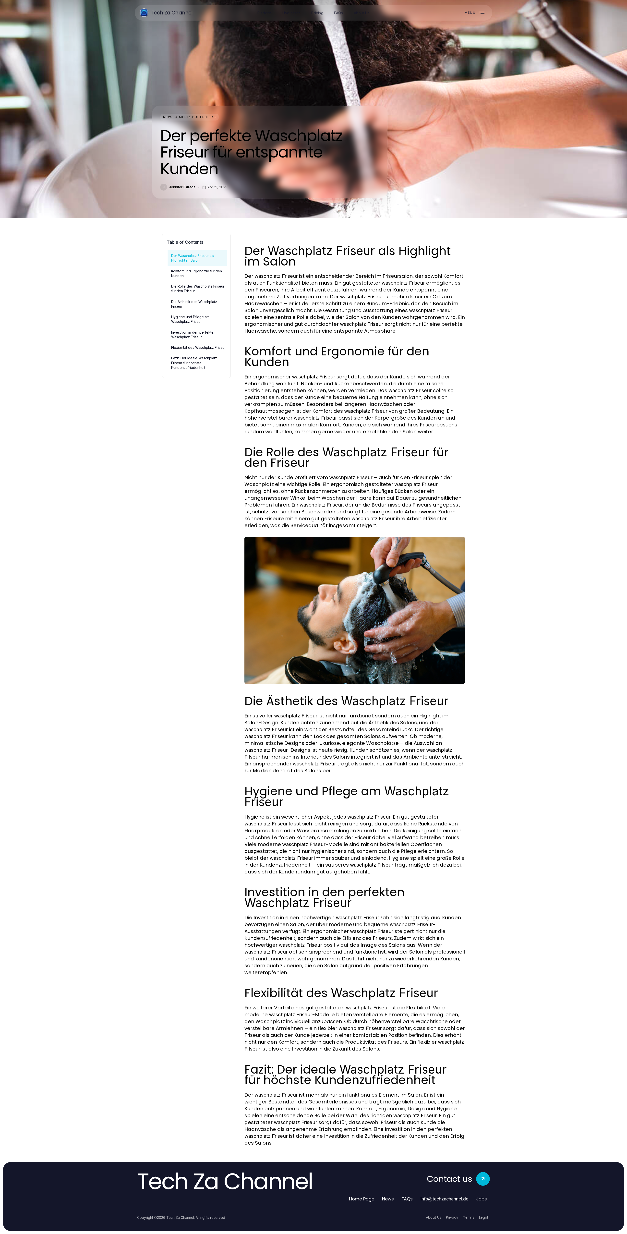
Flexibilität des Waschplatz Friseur (198, 347)
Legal (483, 1217)
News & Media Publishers (189, 117)
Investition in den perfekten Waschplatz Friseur (193, 334)
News (388, 1199)
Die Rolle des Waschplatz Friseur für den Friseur (197, 288)
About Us (433, 1217)
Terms (468, 1217)
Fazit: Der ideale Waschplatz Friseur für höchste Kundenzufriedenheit (194, 363)
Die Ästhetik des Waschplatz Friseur (194, 304)
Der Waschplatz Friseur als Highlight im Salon (192, 258)
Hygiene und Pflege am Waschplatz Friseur (190, 319)
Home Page (361, 1199)
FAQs (407, 1199)
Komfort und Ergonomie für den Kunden (196, 273)
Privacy (452, 1217)
